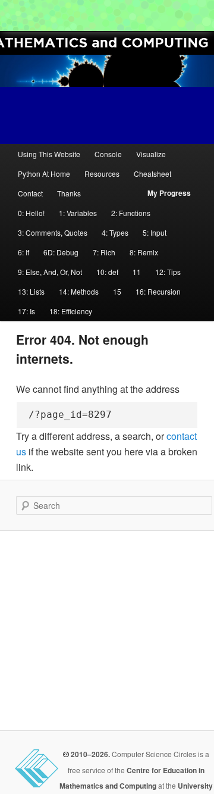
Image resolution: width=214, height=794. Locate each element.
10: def (107, 272)
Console (108, 154)
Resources (101, 173)
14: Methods (79, 291)
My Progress (169, 192)
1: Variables (78, 213)
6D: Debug (60, 252)
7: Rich (104, 252)
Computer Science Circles (15, 15)
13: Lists (31, 291)
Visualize (151, 154)
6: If (23, 252)
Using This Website (49, 154)
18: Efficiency (70, 311)
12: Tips (168, 272)
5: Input (154, 232)
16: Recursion (158, 291)
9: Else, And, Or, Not (50, 272)
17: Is (26, 311)
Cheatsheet (152, 173)
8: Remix (144, 252)
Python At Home (44, 173)
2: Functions (130, 213)
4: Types (115, 232)
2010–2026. (89, 754)
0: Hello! (31, 213)
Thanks (69, 193)
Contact (30, 193)
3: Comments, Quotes (52, 232)
